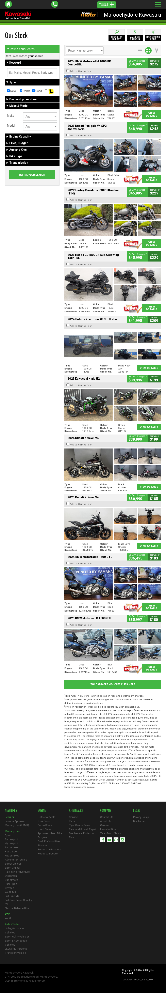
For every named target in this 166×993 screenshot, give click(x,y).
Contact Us (106, 817)
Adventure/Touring (16, 859)
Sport (8, 835)
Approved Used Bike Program (50, 835)
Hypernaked (12, 855)
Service (73, 817)
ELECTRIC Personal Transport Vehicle (16, 951)
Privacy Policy (141, 817)
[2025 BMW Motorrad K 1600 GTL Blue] (112, 645)
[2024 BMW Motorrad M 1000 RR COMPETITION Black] (112, 91)
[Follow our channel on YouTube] (110, 839)
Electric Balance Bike (17, 908)
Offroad (9, 888)
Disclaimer (139, 821)
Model (11, 125)
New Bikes (44, 821)
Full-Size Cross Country (18, 900)
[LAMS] (51, 91)
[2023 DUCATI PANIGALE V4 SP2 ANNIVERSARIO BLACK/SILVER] (112, 155)
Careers (105, 825)
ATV (7, 914)
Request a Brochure (49, 849)
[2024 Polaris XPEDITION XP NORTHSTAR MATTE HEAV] (112, 346)
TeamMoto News (110, 833)
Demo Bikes (45, 825)
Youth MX (10, 892)
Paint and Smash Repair (83, 829)
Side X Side (12, 924)
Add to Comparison (81, 71)
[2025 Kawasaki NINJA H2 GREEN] (112, 405)
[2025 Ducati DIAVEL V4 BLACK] (112, 464)
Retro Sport (11, 851)
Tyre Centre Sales (79, 825)
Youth (8, 918)
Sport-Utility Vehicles (17, 936)
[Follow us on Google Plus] (117, 839)
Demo (26, 91)
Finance (42, 845)
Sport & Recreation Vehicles (16, 942)
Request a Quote (48, 853)
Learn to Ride (108, 829)
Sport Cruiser (12, 867)
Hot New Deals (46, 817)
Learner (9, 817)
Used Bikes (44, 829)
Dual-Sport (11, 884)
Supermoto (11, 880)
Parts (72, 821)
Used (38, 91)
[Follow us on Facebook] (103, 839)
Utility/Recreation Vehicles (15, 930)
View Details (151, 114)
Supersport (11, 839)
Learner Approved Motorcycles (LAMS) (17, 823)
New (13, 91)
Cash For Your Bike (49, 841)
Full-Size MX (12, 896)
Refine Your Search (21, 49)
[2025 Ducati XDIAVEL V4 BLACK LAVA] (112, 524)
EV (6, 904)
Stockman (11, 876)
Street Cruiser (13, 863)
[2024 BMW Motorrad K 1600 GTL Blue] (112, 583)
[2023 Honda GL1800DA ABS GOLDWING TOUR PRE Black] (112, 284)
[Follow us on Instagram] (123, 839)
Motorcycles (12, 831)
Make (10, 115)
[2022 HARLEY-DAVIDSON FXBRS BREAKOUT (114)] (112, 220)
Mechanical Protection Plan (82, 835)
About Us (105, 821)
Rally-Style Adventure (17, 871)
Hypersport (11, 843)
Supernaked (12, 847)
